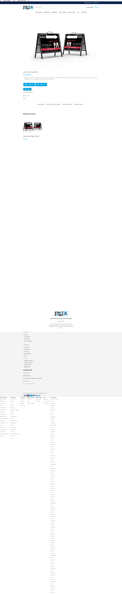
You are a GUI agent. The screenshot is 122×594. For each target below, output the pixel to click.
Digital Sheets (13, 429)
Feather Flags (46, 399)
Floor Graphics (3, 401)
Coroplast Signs (3, 399)
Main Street (53, 568)
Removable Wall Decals (4, 433)
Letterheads (22, 399)
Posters (11, 425)
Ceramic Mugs (38, 399)
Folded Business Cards (14, 433)
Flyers (11, 403)
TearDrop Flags (46, 401)
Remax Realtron (54, 425)
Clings (11, 438)
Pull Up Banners (3, 407)
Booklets (12, 412)
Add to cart (27, 89)
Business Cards (13, 399)
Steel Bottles (38, 401)
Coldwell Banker (54, 555)
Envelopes (22, 401)
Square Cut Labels (30, 403)
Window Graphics (3, 416)
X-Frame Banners (3, 429)
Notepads (22, 403)
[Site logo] (28, 7)
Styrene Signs (2, 420)
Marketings (53, 403)
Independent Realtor (55, 399)
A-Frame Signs (3, 431)
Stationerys (53, 405)
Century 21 (53, 477)
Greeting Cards (13, 416)
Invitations (12, 418)
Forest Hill (53, 490)
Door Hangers (13, 427)
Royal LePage (53, 464)
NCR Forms (22, 405)
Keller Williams (53, 516)
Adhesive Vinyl (3, 414)
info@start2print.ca (88, 2)
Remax (52, 412)
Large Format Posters (4, 418)
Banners (1, 405)
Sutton (52, 451)
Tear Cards (12, 431)
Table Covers (2, 412)
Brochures (12, 405)
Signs (52, 401)
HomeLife (52, 438)
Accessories (53, 449)
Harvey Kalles (53, 581)
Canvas (1, 425)
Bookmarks (12, 407)
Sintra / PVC (2, 427)
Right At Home (53, 503)
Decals (28, 401)
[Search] (83, 7)
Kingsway (52, 529)
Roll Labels (29, 399)
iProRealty (53, 542)
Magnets (12, 414)
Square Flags (45, 403)
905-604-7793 (96, 2)
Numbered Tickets (14, 420)
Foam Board (2, 403)
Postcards (12, 401)
